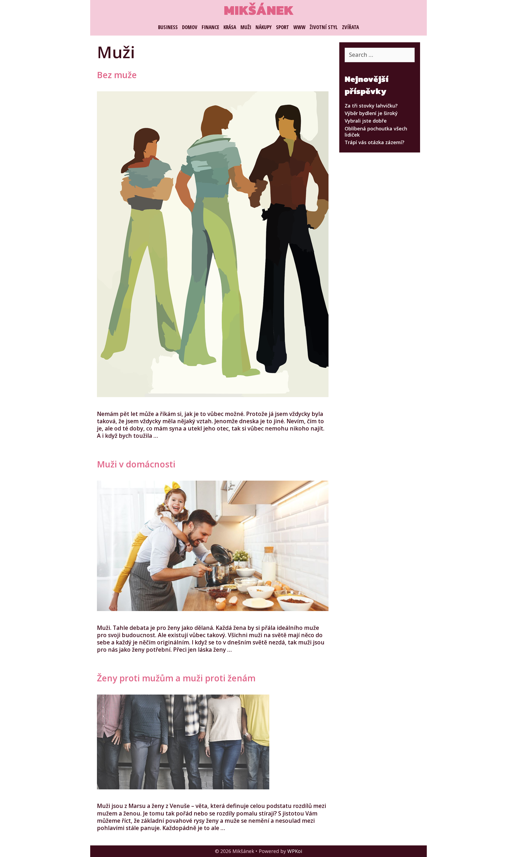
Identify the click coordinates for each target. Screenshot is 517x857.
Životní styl (324, 27)
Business (168, 27)
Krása (229, 27)
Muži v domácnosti (136, 464)
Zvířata (350, 27)
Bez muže (117, 75)
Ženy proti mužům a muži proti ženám (176, 678)
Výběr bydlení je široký (371, 113)
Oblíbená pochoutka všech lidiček (376, 131)
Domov (189, 27)
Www (299, 27)
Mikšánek (259, 10)
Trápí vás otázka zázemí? (374, 142)
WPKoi (294, 851)
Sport (282, 27)
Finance (210, 27)
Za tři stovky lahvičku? (371, 105)
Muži (245, 27)
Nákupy (264, 27)
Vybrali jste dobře (366, 120)
